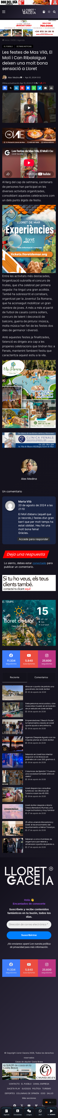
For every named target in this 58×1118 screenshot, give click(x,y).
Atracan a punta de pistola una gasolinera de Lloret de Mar (39, 687)
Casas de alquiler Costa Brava (29, 1061)
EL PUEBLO (8, 46)
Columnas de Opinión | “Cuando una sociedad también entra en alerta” (40, 774)
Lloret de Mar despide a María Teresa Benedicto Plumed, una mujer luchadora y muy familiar (39, 808)
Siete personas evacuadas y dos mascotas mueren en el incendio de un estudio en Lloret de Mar (40, 706)
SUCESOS (26, 1088)
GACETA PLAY (13, 1088)
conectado (39, 563)
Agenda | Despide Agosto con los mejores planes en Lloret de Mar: (40, 738)
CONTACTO (14, 1084)
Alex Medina (14, 77)
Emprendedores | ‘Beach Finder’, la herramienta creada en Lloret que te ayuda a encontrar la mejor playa (39, 723)
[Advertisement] (29, 1013)
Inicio (6, 40)
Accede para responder (33, 539)
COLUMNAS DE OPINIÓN (27, 1093)
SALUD (50, 1093)
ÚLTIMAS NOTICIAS (24, 46)
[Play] (29, 107)
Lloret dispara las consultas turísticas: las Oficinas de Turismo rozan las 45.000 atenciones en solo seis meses (39, 791)
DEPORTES (10, 1093)
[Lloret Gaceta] (29, 11)
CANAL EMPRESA (41, 1084)
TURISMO (46, 1088)
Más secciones (29, 1098)
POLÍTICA (36, 1088)
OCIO (13, 40)
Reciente (14, 677)
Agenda (21, 40)
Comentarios (41, 677)
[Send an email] (21, 77)
